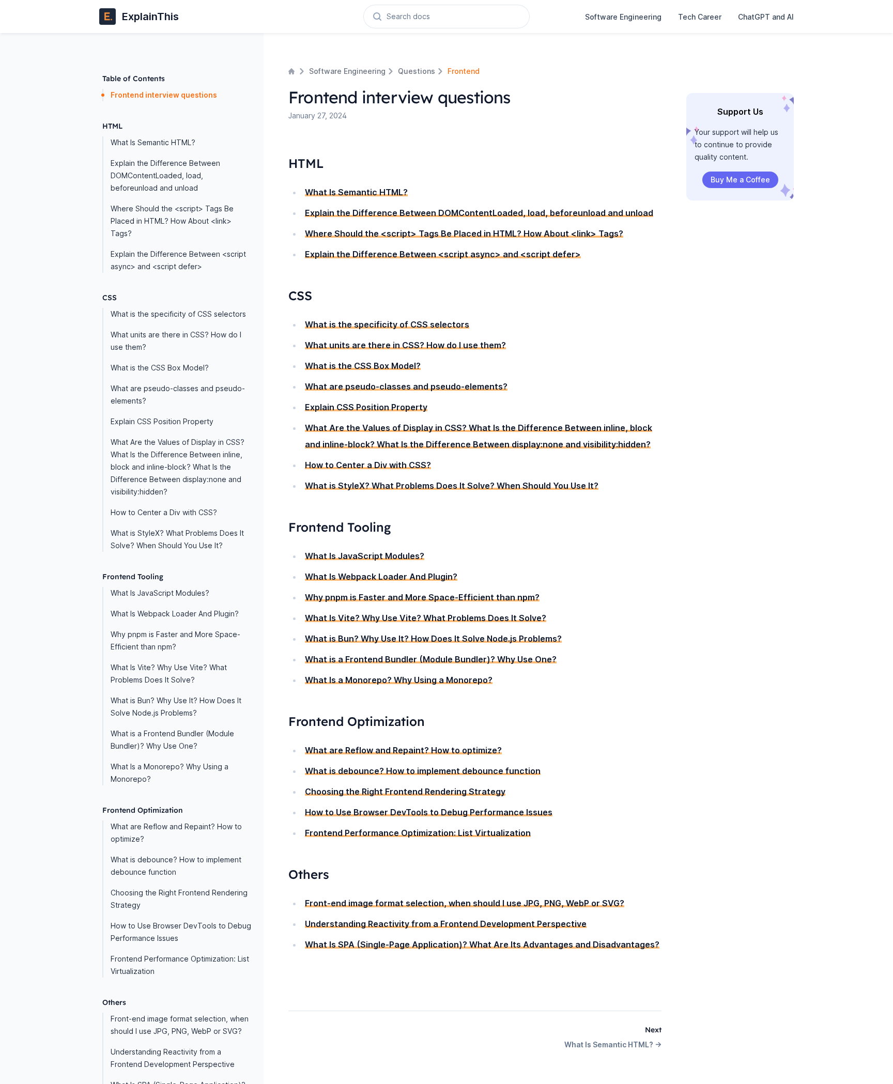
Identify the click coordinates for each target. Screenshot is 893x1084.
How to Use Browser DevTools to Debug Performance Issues (181, 931)
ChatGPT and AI (766, 16)
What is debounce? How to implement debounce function (176, 865)
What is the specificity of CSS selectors (178, 313)
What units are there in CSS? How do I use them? (176, 340)
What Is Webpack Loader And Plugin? (175, 613)
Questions (416, 71)
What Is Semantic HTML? (153, 142)
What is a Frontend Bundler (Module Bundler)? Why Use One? (172, 739)
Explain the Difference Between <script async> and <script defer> (178, 260)
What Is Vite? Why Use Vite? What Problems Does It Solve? (169, 673)
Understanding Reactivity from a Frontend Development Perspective (173, 1057)
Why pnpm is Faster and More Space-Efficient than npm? (175, 640)
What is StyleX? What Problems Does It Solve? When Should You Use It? (177, 539)
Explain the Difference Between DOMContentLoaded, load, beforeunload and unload (165, 175)
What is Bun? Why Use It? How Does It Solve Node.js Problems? (176, 706)
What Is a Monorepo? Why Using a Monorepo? (169, 772)
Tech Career (699, 16)
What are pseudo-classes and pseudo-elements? (178, 394)
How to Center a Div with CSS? (164, 512)
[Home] (292, 71)
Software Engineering (623, 16)
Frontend (464, 71)
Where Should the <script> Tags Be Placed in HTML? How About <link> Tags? (172, 221)
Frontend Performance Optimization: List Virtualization (180, 964)
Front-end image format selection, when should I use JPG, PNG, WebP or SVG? (180, 1024)
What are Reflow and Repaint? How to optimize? (176, 832)
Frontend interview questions (164, 94)
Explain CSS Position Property (162, 421)
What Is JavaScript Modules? (160, 593)
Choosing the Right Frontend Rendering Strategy (179, 898)
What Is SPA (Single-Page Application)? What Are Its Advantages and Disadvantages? (482, 944)
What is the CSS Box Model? (160, 367)
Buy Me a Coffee (740, 179)
